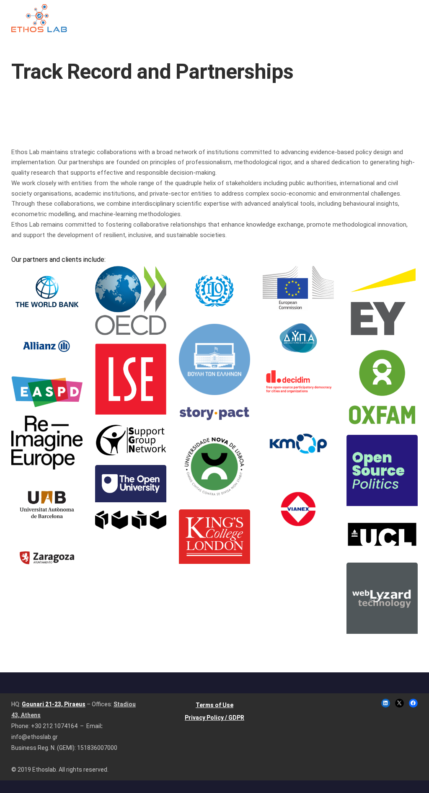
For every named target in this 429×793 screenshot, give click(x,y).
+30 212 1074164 (54, 726)
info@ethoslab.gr (34, 737)
